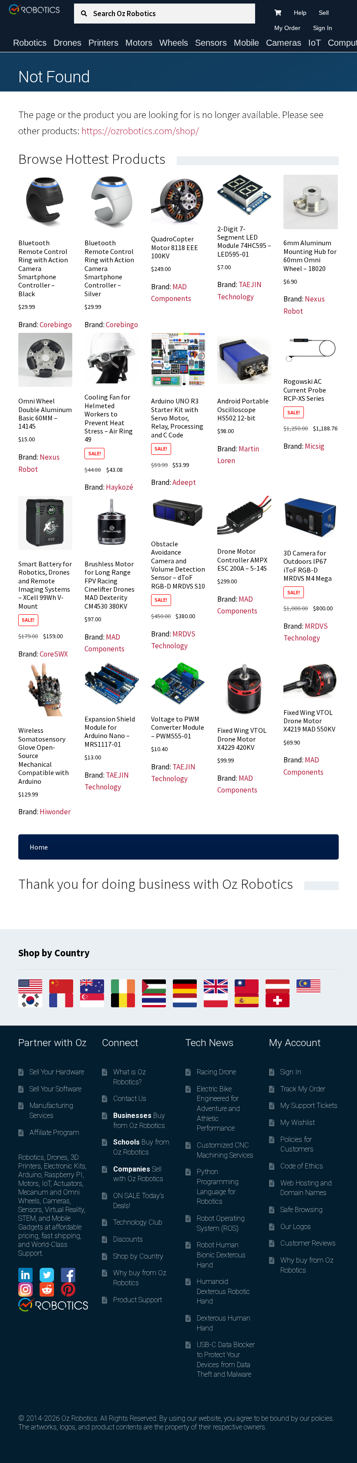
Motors (138, 42)
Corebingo (56, 324)
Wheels (173, 42)
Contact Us (129, 1098)
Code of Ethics (301, 1166)
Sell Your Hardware (57, 1072)
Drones (67, 42)
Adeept (184, 482)
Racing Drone (216, 1072)
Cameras (283, 42)
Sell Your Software (55, 1089)
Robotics (30, 42)
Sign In (322, 27)
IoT (314, 42)
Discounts (128, 1239)
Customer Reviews (308, 1243)
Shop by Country (138, 1256)
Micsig (314, 446)
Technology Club (137, 1222)
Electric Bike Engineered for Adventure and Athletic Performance (218, 1109)
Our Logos (295, 1227)
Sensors (211, 42)
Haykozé (119, 487)
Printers (103, 42)
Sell (324, 12)
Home (39, 847)
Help (300, 12)
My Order (287, 27)
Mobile (246, 42)
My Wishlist (297, 1122)
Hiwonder (55, 811)
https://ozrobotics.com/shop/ (140, 131)
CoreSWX (54, 654)
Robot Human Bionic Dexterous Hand (221, 1255)
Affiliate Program (54, 1132)
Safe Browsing (301, 1210)
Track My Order (302, 1089)
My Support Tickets (308, 1105)
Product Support (137, 1300)
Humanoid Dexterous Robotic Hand (223, 1291)
